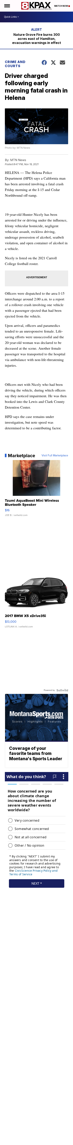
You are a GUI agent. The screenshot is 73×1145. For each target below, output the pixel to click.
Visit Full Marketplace (55, 455)
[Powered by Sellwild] (62, 690)
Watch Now (61, 6)
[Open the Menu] (7, 6)
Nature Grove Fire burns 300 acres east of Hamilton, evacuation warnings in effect (36, 39)
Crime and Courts (15, 64)
